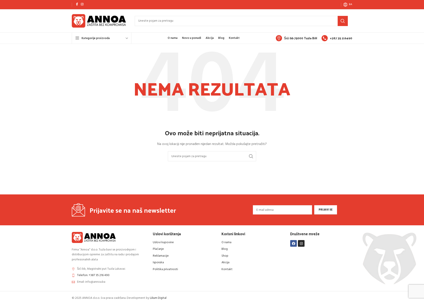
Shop (224, 255)
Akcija (225, 262)
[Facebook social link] (77, 4)
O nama (226, 242)
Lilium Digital (158, 298)
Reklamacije (161, 255)
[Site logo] (99, 20)
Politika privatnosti (165, 269)
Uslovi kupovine (163, 242)
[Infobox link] (296, 38)
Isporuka (158, 262)
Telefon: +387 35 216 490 (93, 275)
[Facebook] (293, 243)
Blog (224, 249)
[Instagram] (301, 243)
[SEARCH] (343, 21)
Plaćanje (158, 249)
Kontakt (227, 269)
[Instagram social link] (82, 4)
